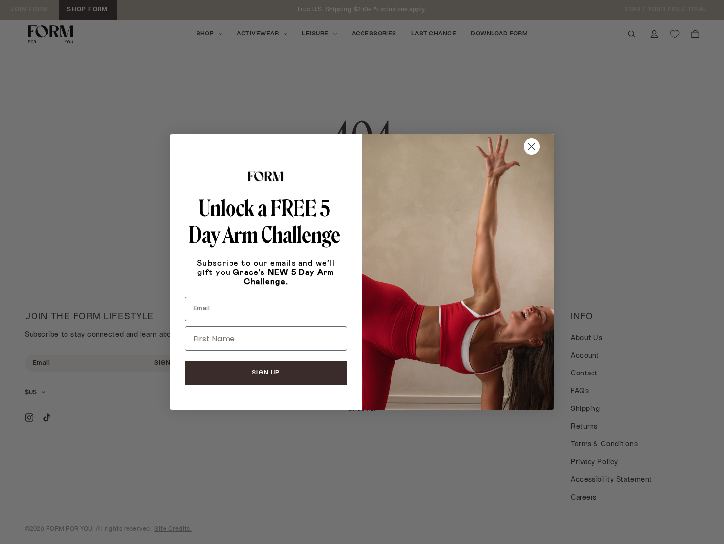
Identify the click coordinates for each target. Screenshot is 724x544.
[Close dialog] (531, 146)
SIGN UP (266, 373)
